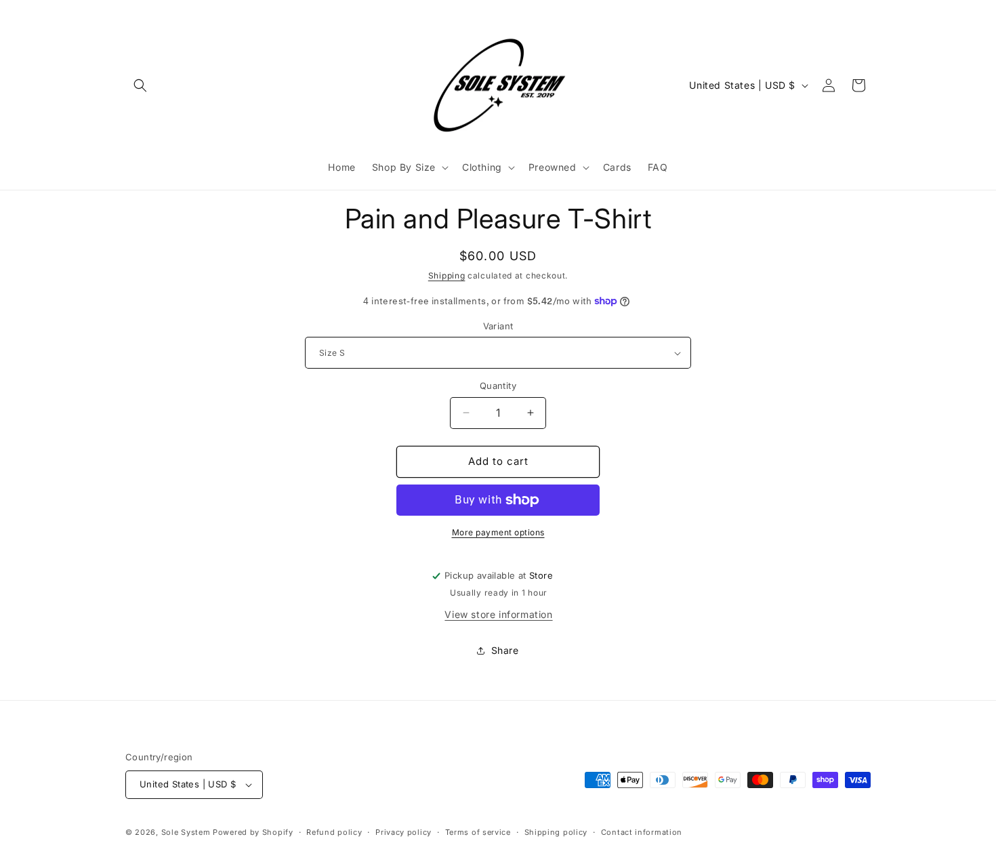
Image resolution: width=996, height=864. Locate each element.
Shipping (446, 275)
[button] (140, 85)
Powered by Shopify (253, 832)
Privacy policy (403, 832)
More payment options (498, 532)
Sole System (186, 832)
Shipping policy (556, 832)
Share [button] (505, 650)
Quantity (498, 385)
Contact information (641, 832)
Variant (498, 326)
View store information (498, 614)
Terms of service (478, 832)
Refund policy (334, 832)
